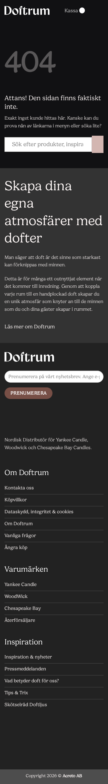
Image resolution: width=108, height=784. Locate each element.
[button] (53, 10)
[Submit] (98, 144)
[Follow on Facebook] (11, 420)
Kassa (71, 10)
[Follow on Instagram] (23, 420)
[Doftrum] (27, 10)
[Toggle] (96, 327)
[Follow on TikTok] (35, 420)
